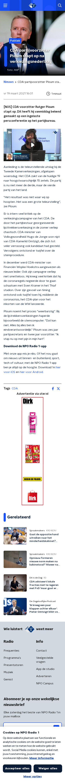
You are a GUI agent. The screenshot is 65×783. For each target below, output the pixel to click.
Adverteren (43, 676)
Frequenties (11, 650)
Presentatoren (13, 665)
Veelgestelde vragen (44, 659)
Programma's (12, 657)
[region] (32, 145)
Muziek (8, 672)
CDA (15, 388)
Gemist (8, 679)
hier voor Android (31, 372)
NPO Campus (44, 683)
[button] (5, 5)
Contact (41, 650)
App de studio (45, 669)
